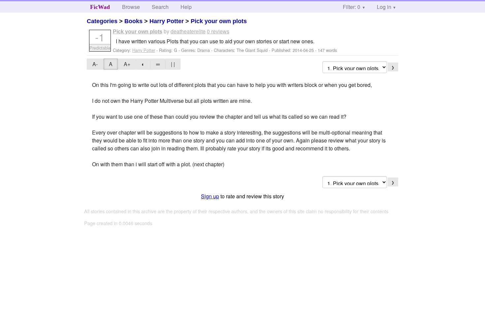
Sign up (210, 196)
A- (95, 64)
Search (160, 7)
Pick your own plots (219, 21)
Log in (384, 7)
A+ (127, 64)
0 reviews (218, 31)
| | (173, 64)
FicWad (100, 7)
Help (186, 7)
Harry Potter (166, 21)
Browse (131, 7)
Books (133, 21)
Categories (102, 21)
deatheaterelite (188, 31)
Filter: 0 (351, 7)
